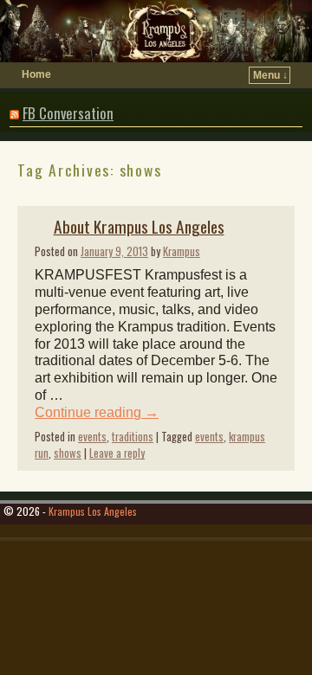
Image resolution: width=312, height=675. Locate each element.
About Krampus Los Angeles (139, 226)
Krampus (181, 251)
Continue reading (97, 412)
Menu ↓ (270, 75)
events (92, 436)
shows (67, 453)
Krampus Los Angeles (93, 511)
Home (36, 74)
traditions (132, 436)
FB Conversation (68, 113)
